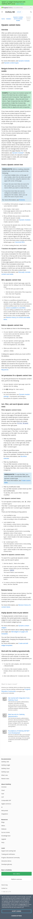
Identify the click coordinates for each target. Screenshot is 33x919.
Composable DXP (6, 800)
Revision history (6, 590)
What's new (4, 775)
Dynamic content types (11, 63)
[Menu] (2, 12)
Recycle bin (4, 370)
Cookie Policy (22, 904)
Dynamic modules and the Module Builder (18, 18)
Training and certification (8, 854)
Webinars (3, 829)
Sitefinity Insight (5, 765)
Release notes (5, 778)
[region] (16, 907)
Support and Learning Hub (8, 851)
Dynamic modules (24, 61)
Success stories (5, 832)
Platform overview (16, 879)
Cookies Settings (16, 916)
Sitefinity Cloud (5, 768)
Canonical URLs (20, 242)
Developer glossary (6, 864)
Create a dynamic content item (12, 164)
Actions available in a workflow (15, 308)
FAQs (2, 842)
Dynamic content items (10, 24)
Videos (3, 825)
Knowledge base (5, 836)
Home (3, 19)
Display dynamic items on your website (14, 613)
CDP (2, 797)
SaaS (2, 793)
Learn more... (20, 4)
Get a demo (16, 874)
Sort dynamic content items (10, 498)
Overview (4, 30)
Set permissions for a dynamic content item (16, 375)
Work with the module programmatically (15, 651)
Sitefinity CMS (5, 761)
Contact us (4, 888)
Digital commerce (6, 804)
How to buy (4, 885)
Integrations (4, 814)
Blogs (2, 822)
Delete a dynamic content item (12, 325)
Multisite (22, 200)
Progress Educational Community (10, 857)
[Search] (31, 12)
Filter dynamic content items (11, 410)
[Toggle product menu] (31, 7)
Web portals (4, 810)
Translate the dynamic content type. (13, 249)
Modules (8, 19)
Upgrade (3, 839)
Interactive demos (6, 861)
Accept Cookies (16, 911)
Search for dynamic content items (13, 555)
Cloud (2, 790)
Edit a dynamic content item (11, 280)
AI (1, 807)
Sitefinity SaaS (5, 772)
